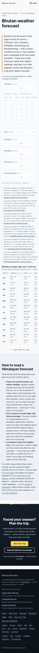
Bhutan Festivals (9, 605)
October (32, 628)
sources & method (9, 493)
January (4, 625)
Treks (4, 617)
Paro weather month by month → (15, 210)
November (5, 632)
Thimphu (5, 636)
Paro (11, 636)
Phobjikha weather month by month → (23, 236)
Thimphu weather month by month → (16, 197)
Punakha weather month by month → (16, 223)
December (14, 632)
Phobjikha (26, 636)
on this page (9, 473)
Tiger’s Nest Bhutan (10, 593)
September (23, 628)
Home (4, 613)
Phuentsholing (16, 639)
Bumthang (5, 639)
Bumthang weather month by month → (20, 249)
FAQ (10, 617)
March (20, 625)
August (14, 628)
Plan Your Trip (19, 544)
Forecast (22, 613)
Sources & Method (9, 621)
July (8, 628)
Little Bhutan (25, 582)
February (12, 625)
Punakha (18, 636)
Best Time (13, 613)
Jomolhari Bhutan (9, 599)
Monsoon (33, 613)
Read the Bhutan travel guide (19, 550)
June (3, 628)
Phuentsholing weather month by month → (18, 262)
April (25, 625)
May (30, 625)
